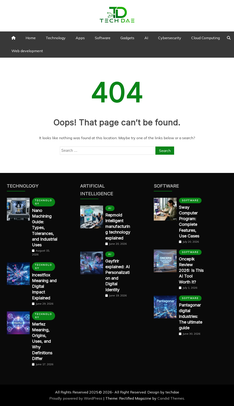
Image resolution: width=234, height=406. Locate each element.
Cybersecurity (169, 38)
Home (31, 38)
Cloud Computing (205, 38)
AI (146, 38)
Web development (27, 51)
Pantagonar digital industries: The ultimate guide (190, 316)
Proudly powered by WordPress (76, 398)
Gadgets (127, 38)
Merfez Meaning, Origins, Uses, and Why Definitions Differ (42, 341)
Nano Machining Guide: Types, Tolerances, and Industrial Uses (44, 227)
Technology (56, 38)
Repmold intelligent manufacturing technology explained (117, 226)
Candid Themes (170, 398)
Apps (80, 38)
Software (102, 38)
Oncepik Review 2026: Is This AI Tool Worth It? (191, 270)
